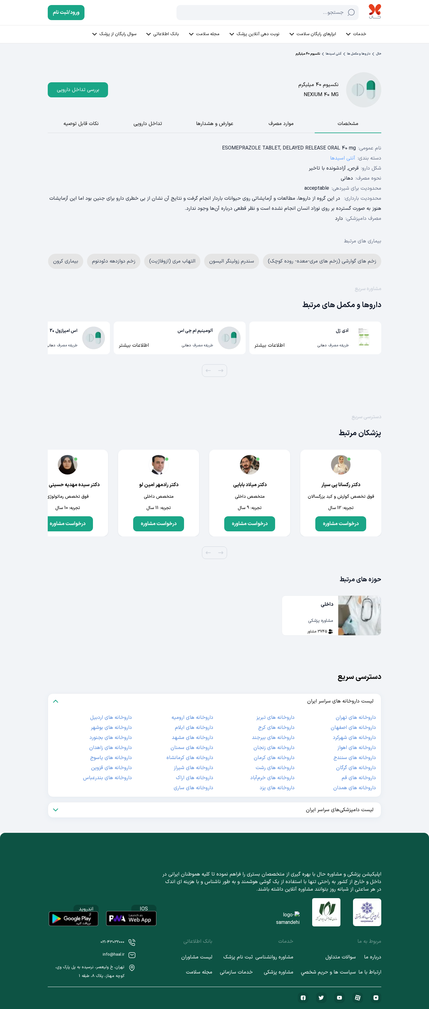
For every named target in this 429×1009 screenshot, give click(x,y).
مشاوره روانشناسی (274, 957)
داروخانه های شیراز (193, 768)
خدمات (359, 34)
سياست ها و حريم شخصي (328, 972)
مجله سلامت (208, 34)
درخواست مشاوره (341, 524)
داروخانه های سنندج (355, 758)
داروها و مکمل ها (358, 54)
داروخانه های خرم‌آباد (272, 778)
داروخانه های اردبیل (111, 717)
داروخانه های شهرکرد (354, 737)
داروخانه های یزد (277, 788)
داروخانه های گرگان (356, 768)
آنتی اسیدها (333, 54)
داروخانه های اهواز (356, 747)
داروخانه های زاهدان (110, 747)
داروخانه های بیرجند (273, 737)
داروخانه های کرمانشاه (189, 758)
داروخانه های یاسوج (111, 758)
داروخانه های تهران (356, 717)
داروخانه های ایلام (194, 727)
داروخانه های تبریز (275, 717)
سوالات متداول (340, 957)
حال (378, 54)
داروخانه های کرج (276, 727)
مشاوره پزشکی (278, 972)
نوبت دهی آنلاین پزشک (258, 34)
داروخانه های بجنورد (111, 737)
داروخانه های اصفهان (353, 727)
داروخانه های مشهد (192, 737)
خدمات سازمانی (236, 972)
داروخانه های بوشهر (111, 727)
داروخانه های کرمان (274, 758)
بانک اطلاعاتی (166, 34)
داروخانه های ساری (193, 788)
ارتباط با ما (369, 972)
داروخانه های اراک (194, 778)
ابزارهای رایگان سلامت (316, 34)
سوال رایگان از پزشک (117, 34)
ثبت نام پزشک (238, 957)
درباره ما (372, 957)
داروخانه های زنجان (274, 747)
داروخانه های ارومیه (192, 717)
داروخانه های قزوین (111, 768)
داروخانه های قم (359, 778)
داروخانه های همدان (354, 788)
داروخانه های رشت (275, 768)
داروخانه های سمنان (192, 747)
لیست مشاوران (196, 957)
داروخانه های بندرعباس (107, 778)
